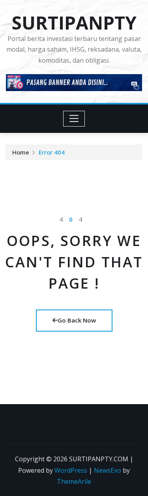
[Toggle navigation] (74, 119)
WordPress (70, 470)
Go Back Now (77, 320)
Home (20, 152)
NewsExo (107, 470)
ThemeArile (74, 481)
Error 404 (52, 152)
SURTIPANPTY (74, 22)
